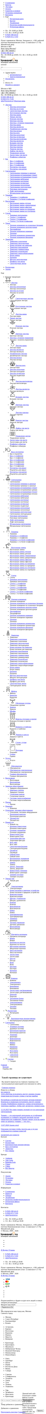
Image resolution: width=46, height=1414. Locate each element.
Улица (7, 223)
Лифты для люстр (16, 151)
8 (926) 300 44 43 (7, 53)
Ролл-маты (14, 1051)
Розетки (13, 902)
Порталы (13, 994)
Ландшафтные (15, 229)
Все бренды (9, 1168)
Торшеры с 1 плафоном (19, 197)
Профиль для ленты (17, 261)
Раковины (13, 1047)
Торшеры (8, 195)
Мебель (14, 691)
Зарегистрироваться (17, 77)
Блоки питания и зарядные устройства (24, 890)
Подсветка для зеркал (18, 167)
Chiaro (7, 1164)
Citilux (7, 1166)
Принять (40, 1411)
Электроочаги (15, 982)
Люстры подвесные (17, 137)
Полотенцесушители (18, 814)
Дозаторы (13, 1035)
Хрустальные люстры (18, 113)
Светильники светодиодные (20, 187)
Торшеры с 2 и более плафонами (22, 199)
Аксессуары (14, 954)
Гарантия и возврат (12, 1184)
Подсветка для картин (18, 169)
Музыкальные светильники (20, 193)
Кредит (12, 21)
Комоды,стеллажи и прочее (26, 719)
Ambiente (8, 1158)
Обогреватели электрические (21, 770)
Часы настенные (16, 950)
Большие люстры (16, 143)
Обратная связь (19, 101)
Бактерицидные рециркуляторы (23, 1018)
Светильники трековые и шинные (23, 173)
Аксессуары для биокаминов (21, 990)
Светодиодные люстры (18, 111)
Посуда (12, 958)
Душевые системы (17, 1027)
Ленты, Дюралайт (16, 866)
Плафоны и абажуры (18, 157)
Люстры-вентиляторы (18, 139)
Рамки (12, 910)
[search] (2, 67)
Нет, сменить (10, 51)
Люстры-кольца (16, 131)
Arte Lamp (9, 1160)
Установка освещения (13, 13)
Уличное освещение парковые (21, 231)
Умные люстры (15, 117)
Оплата (8, 9)
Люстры (8, 105)
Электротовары (17, 886)
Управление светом (17, 153)
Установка (9, 1178)
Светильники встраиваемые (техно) (23, 177)
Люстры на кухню (17, 109)
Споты (7, 213)
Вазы (12, 962)
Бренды (8, 5)
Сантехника (10, 1023)
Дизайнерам (14, 23)
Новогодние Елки (17, 834)
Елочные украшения (17, 830)
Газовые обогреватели (18, 774)
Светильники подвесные (19, 183)
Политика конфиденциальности (22, 25)
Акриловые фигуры (17, 838)
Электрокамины (16, 1002)
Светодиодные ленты (18, 263)
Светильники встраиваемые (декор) (23, 175)
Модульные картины (18, 946)
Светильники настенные (19, 181)
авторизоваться (15, 75)
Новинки (8, 806)
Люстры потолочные (18, 107)
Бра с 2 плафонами (17, 163)
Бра (6, 159)
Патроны (13, 257)
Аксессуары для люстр (18, 155)
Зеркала (13, 707)
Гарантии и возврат (12, 11)
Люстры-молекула (17, 127)
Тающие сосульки (16, 875)
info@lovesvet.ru (7, 101)
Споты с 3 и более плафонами (21, 221)
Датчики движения (17, 923)
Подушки (19, 750)
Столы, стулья (21, 742)
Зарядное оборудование (14, 786)
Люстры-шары (15, 115)
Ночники (13, 970)
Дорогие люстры (16, 149)
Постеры (13, 966)
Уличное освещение (18, 599)
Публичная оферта (17, 27)
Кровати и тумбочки (23, 727)
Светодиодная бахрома (18, 846)
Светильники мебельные (19, 179)
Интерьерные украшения (19, 858)
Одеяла (12, 754)
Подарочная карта (17, 19)
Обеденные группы (23, 703)
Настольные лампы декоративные (23, 205)
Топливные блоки (17, 998)
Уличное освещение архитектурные (23, 227)
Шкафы (13, 711)
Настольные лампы (18, 548)
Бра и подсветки (17, 452)
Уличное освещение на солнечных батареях (26, 225)
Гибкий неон (15, 854)
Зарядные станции (17, 790)
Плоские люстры (16, 119)
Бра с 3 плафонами (17, 165)
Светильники (10, 171)
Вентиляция (10, 778)
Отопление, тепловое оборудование (19, 810)
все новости (5, 1092)
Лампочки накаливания (19, 247)
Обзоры (8, 1195)
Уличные (13, 233)
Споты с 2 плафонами (18, 219)
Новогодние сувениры (18, 871)
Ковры (12, 938)
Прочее (8, 802)
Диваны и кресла (22, 735)
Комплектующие (16, 894)
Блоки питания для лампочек (21, 245)
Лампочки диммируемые (19, 249)
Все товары (9, 1151)
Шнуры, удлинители (18, 898)
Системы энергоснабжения (20, 798)
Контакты (9, 15)
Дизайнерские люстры (18, 129)
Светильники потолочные (20, 185)
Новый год (9, 822)
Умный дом (9, 879)
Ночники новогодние (18, 826)
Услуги (8, 758)
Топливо (13, 1006)
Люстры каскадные (17, 135)
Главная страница (8, 1088)
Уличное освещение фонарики (21, 237)
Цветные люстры (16, 121)
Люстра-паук (15, 133)
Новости (8, 1193)
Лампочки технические (19, 251)
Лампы (12, 862)
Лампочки (9, 239)
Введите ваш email (8, 1305)
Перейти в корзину (12, 85)
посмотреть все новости (10, 1135)
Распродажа (9, 267)
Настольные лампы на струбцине (22, 211)
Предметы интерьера (19, 934)
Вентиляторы (15, 782)
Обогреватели (16, 766)
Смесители (14, 1055)
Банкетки (13, 695)
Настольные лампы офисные (21, 207)
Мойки (12, 1043)
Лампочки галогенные (18, 241)
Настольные (10, 201)
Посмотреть (9, 79)
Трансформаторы (16, 914)
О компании (10, 3)
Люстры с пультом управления (21, 123)
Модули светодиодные (18, 259)
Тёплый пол (14, 818)
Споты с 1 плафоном (18, 217)
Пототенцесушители (18, 1031)
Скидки (11, 1059)
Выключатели (15, 906)
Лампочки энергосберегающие (21, 253)
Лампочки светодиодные (19, 243)
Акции (8, 269)
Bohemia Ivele (10, 1162)
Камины (14, 978)
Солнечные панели (17, 794)
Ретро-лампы (15, 255)
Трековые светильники (18, 215)
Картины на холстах (17, 942)
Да (3, 51)
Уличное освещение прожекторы (22, 235)
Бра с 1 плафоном (16, 161)
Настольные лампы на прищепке (22, 209)
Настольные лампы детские (20, 203)
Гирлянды (13, 850)
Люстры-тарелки (16, 147)
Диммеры (13, 918)
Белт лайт (13, 842)
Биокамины (14, 986)
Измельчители (15, 1039)
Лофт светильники (17, 191)
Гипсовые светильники (19, 189)
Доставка (8, 7)
